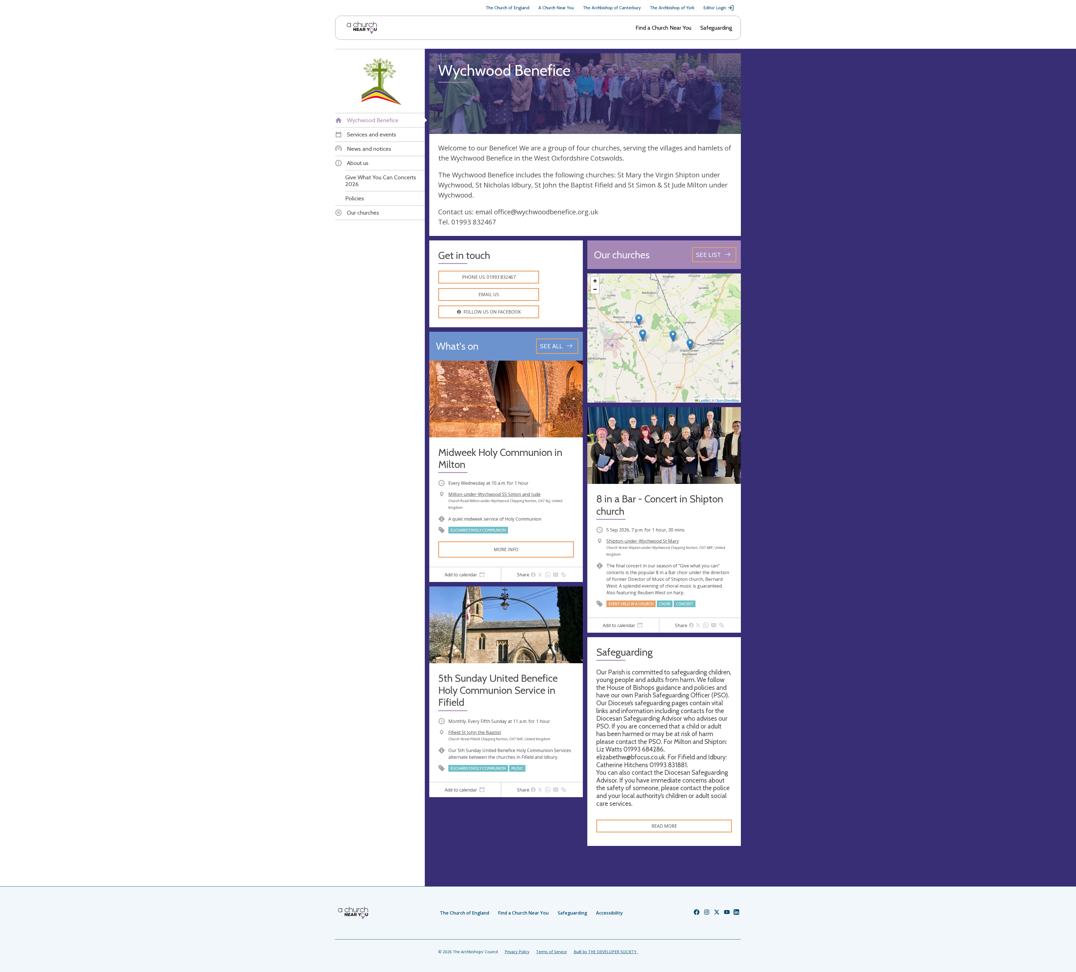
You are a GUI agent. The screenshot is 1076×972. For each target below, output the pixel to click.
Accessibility (609, 913)
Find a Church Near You (663, 27)
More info (506, 549)
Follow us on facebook (492, 312)
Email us (489, 294)
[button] (642, 335)
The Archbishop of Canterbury (612, 7)
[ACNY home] (362, 28)
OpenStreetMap (727, 400)
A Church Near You (556, 7)
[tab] (465, 574)
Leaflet (703, 400)
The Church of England (507, 7)
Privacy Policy (517, 951)
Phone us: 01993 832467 (489, 277)
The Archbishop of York (672, 7)
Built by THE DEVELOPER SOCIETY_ (606, 951)
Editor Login (714, 7)
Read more (664, 826)
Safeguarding (716, 27)
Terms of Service (551, 951)
